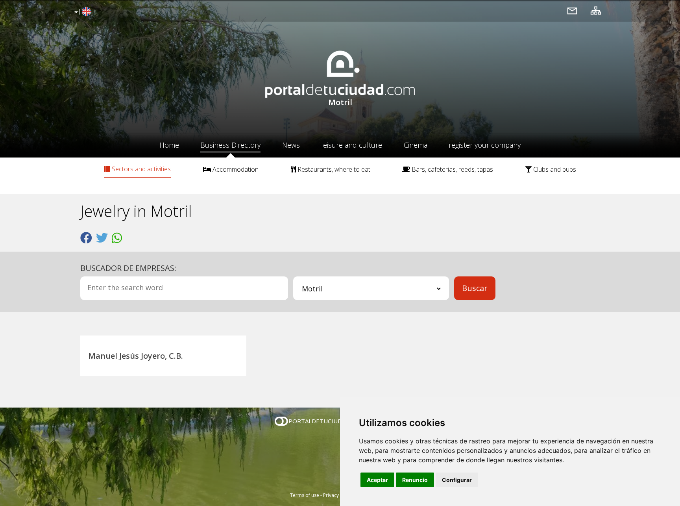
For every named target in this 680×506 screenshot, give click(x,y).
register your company (485, 145)
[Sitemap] (596, 10)
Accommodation (235, 169)
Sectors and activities (140, 169)
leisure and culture (351, 145)
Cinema (415, 145)
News (291, 145)
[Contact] (572, 10)
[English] (81, 12)
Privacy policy (338, 495)
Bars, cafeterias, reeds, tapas (451, 169)
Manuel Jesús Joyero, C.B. (135, 355)
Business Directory (230, 145)
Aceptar (377, 479)
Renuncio (415, 479)
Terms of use (304, 495)
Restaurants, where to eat (333, 169)
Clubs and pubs (554, 169)
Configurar (457, 479)
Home (169, 145)
